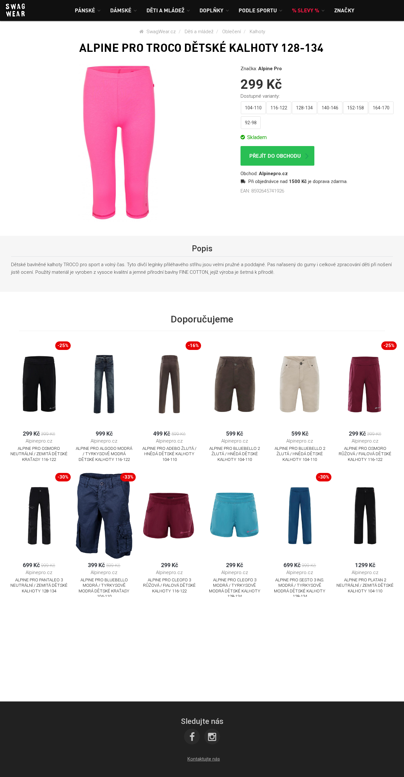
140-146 (330, 107)
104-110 (253, 107)
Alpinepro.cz (273, 173)
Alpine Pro (270, 68)
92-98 (251, 122)
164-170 (381, 107)
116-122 (278, 107)
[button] (87, 10)
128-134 (304, 107)
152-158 (355, 107)
